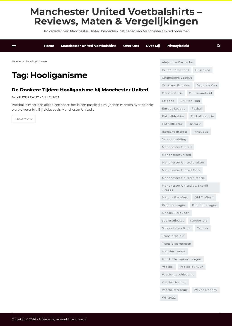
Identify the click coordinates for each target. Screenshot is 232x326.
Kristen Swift (28, 97)
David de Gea (206, 85)
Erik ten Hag (190, 100)
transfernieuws (174, 251)
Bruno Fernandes (175, 70)
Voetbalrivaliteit (174, 282)
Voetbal (168, 266)
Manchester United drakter (183, 162)
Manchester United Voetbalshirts (88, 46)
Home (49, 46)
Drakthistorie (172, 93)
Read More (23, 118)
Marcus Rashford (175, 197)
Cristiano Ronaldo (176, 85)
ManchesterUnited (176, 154)
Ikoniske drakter (175, 131)
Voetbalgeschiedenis (178, 274)
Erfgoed (168, 100)
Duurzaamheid (200, 93)
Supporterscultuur (176, 228)
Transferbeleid (173, 236)
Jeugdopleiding (174, 139)
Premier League (204, 205)
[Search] (218, 45)
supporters (199, 220)
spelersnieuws (173, 220)
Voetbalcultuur (191, 266)
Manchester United (177, 147)
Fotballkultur (172, 124)
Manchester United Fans (181, 170)
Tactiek (202, 228)
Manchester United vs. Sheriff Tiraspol (185, 187)
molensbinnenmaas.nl (71, 319)
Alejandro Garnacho (177, 62)
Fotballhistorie (202, 116)
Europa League (174, 108)
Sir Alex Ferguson (175, 212)
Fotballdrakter (173, 116)
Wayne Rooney (205, 290)
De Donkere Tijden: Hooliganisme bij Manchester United (80, 89)
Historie (195, 124)
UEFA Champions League (182, 259)
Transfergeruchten (176, 243)
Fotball (197, 108)
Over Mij (153, 46)
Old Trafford (204, 197)
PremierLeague (174, 205)
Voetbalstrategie (175, 290)
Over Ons (131, 46)
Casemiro (202, 70)
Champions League (177, 77)
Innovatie (201, 131)
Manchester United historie (183, 178)
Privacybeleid (178, 46)
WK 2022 (169, 297)
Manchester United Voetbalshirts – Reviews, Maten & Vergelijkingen (116, 16)
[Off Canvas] (14, 46)
